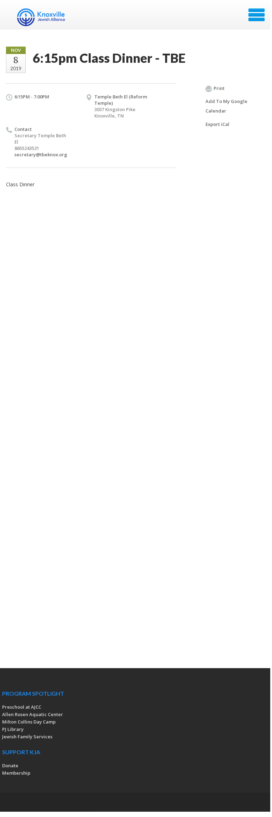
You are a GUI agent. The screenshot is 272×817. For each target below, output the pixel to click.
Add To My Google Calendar (226, 106)
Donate (10, 765)
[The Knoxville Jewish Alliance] (45, 17)
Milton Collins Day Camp (29, 722)
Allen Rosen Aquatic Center (32, 714)
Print (219, 88)
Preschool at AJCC (21, 707)
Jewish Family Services (27, 736)
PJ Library (13, 729)
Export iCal (217, 124)
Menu (256, 14)
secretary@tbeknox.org (40, 154)
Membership (16, 773)
